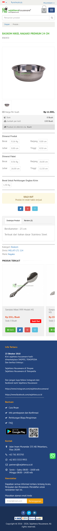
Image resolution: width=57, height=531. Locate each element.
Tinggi (33, 148)
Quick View (23, 293)
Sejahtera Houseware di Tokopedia (20, 371)
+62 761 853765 (16, 454)
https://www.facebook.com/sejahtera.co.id (23, 394)
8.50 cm (42, 148)
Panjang (34, 141)
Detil (11, 330)
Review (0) (28, 220)
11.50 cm (43, 168)
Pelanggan (48, 3)
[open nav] (51, 10)
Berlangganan (35, 501)
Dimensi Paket (9, 156)
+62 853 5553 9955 (18, 459)
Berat (4, 141)
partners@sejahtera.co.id (20, 464)
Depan (7, 24)
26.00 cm (43, 161)
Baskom (14, 247)
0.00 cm (42, 141)
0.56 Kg (14, 161)
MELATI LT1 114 (15, 250)
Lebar (4, 148)
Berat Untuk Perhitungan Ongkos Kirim (20, 180)
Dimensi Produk (9, 136)
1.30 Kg (6, 185)
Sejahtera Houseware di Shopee (19, 368)
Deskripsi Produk (13, 220)
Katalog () (17, 2)
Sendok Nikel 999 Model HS (19, 309)
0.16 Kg (14, 141)
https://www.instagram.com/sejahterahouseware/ (27, 388)
